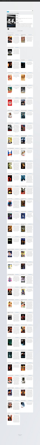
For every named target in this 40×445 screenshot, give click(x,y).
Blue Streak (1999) (10, 211)
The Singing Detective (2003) (23, 199)
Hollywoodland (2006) (23, 362)
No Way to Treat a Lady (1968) (10, 312)
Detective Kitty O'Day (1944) (23, 249)
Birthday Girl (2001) (10, 110)
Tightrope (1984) (10, 173)
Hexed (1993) (22, 312)
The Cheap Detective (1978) (23, 35)
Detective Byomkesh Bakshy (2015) (23, 224)
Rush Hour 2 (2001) (10, 198)
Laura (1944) (9, 85)
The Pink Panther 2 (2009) (11, 274)
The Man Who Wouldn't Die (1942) (24, 300)
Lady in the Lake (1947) (10, 375)
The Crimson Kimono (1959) (23, 148)
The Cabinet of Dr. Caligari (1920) (11, 388)
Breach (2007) (9, 337)
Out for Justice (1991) (23, 337)
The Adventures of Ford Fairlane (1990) (10, 35)
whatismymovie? (4, 0)
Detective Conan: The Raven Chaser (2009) (23, 98)
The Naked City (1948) (23, 72)
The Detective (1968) (23, 211)
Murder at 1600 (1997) (23, 173)
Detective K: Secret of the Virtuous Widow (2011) (24, 136)
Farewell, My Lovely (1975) (24, 85)
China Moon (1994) (23, 236)
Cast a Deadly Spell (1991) (24, 261)
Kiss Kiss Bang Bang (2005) (11, 148)
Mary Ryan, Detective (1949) (23, 287)
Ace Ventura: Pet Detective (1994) (11, 249)
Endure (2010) (9, 236)
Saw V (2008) (22, 375)
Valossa (19, 434)
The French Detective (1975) (10, 400)
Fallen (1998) (9, 362)
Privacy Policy (20, 435)
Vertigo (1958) (9, 97)
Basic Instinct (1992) (23, 400)
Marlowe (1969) (22, 274)
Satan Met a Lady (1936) (10, 261)
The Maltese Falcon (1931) (11, 299)
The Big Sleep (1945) (10, 72)
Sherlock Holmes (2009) (23, 110)
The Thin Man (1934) (10, 135)
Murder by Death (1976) (10, 47)
